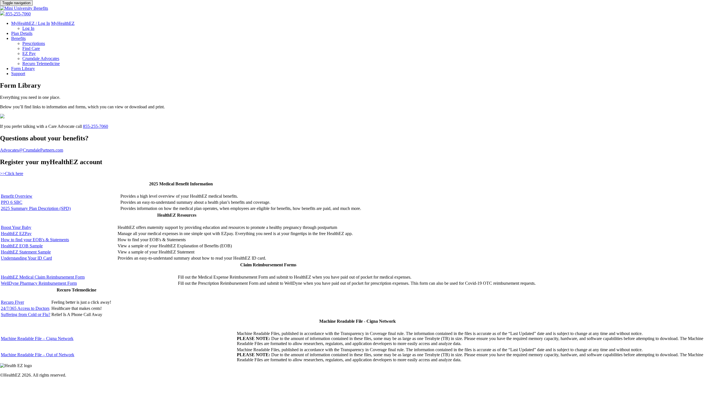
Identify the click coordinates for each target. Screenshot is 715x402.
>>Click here (11, 173)
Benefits (18, 38)
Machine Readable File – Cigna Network (37, 338)
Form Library (23, 68)
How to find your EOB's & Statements (35, 239)
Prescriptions (33, 43)
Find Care (31, 48)
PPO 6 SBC (11, 202)
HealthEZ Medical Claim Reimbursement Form (43, 277)
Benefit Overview (16, 196)
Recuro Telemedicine (41, 63)
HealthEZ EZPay (16, 233)
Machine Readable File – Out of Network (37, 354)
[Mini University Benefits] (24, 8)
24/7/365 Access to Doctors (25, 308)
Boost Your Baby (16, 227)
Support (18, 73)
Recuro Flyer (12, 302)
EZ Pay (29, 53)
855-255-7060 (18, 13)
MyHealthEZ (63, 23)
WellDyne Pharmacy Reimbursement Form (39, 283)
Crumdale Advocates (40, 58)
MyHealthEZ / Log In (30, 23)
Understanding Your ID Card (26, 258)
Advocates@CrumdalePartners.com (31, 150)
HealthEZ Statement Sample (26, 252)
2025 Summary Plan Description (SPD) (36, 208)
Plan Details (21, 33)
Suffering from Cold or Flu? (25, 314)
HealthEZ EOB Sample (22, 245)
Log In (28, 28)
